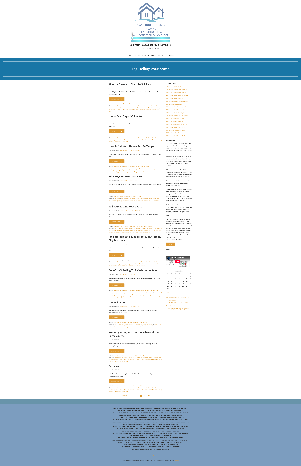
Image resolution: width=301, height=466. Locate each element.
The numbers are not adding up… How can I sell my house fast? (138, 438)
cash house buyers (128, 292)
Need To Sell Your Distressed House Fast (148, 420)
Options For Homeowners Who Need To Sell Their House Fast (133, 408)
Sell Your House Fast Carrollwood (175, 133)
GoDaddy (177, 460)
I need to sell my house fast (140, 262)
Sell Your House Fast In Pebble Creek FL (177, 95)
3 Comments (134, 180)
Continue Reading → (116, 99)
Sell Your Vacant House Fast (125, 206)
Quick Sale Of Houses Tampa (159, 422)
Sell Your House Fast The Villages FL (176, 127)
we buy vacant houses (144, 232)
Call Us (170, 244)
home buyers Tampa (138, 292)
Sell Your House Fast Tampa (125, 429)
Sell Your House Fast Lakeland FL (175, 130)
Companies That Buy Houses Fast (129, 415)
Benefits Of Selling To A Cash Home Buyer (133, 270)
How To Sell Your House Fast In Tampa (131, 146)
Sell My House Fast (133, 55)
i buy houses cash (127, 106)
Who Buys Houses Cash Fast (125, 176)
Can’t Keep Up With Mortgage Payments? (177, 309)
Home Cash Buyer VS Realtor (126, 116)
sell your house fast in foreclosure (130, 109)
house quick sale (132, 136)
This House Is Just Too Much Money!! (171, 438)
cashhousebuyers (122, 88)
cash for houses (119, 106)
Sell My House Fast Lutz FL (173, 87)
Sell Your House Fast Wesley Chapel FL (177, 101)
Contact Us (170, 55)
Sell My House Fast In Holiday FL (175, 113)
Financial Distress (171, 300)
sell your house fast (152, 107)
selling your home (144, 109)
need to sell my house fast (139, 228)
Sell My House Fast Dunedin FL (174, 121)
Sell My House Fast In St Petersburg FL (177, 118)
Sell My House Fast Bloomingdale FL (176, 107)
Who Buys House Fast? (152, 444)
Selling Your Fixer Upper (152, 431)
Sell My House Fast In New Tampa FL (176, 92)
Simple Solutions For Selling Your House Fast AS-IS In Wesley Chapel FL (161, 417)
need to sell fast (137, 106)
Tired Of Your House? (172, 306)
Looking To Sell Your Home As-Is (151, 415)
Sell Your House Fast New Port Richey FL (177, 115)
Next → (150, 396)
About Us (145, 55)
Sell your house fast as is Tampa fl (131, 140)
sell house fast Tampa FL (129, 107)
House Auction (117, 302)
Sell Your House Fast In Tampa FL (123, 420)
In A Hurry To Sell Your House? (127, 417)
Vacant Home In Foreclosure (121, 440)
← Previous (123, 396)
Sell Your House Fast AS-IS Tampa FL (150, 45)
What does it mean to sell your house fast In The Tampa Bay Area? (138, 442)
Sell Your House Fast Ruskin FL (174, 104)
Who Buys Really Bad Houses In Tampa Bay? (131, 410)
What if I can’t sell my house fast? (172, 442)
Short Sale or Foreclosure (170, 431)
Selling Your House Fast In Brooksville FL (177, 297)
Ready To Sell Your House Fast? (180, 422)
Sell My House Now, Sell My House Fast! (165, 424)
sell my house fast (151, 294)
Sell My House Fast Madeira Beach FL (176, 124)
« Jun (167, 293)
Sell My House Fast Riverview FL (175, 110)
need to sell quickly (137, 168)
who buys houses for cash (121, 141)
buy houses (117, 198)
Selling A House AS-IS (162, 429)
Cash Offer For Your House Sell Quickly (175, 420)
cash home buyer (118, 166)
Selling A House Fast (177, 429)
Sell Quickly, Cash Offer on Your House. (126, 426)
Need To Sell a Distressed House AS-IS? (177, 303)
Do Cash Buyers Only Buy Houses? (146, 413)
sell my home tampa (141, 107)
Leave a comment (133, 88)
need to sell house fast (147, 106)
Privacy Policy (150, 455)
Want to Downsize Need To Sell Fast (130, 84)
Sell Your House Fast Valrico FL (174, 98)
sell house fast (118, 107)
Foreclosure (132, 166)
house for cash (123, 104)
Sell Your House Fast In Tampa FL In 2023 (175, 426)
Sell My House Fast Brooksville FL (175, 136)
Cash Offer (116, 104)
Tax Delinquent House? (137, 435)
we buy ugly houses (133, 232)
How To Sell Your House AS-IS (173, 415)
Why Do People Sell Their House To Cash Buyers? (164, 447)
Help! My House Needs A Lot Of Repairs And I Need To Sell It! (165, 410)
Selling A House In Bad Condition (132, 431)
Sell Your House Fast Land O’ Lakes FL (176, 89)
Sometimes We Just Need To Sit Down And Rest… (174, 433)
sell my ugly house (123, 296)
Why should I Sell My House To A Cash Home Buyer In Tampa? (150, 449)
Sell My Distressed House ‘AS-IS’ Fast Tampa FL (137, 424)
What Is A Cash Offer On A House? (123, 413)
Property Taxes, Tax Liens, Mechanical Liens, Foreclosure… (130, 422)
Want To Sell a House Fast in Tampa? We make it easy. (170, 408)
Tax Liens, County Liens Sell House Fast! (158, 435)
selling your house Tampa (131, 172)
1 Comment (133, 244)
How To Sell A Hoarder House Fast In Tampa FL (173, 413)
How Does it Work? (157, 55)
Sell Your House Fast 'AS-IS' (134, 104)
